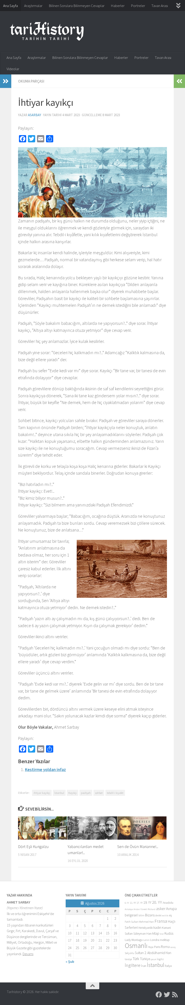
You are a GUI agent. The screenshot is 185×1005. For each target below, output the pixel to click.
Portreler (138, 5)
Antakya (129, 909)
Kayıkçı (72, 793)
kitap (155, 933)
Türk (136, 958)
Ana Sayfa (10, 5)
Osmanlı (136, 945)
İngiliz (160, 959)
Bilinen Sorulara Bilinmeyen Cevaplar (76, 5)
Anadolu (168, 903)
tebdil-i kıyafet (115, 793)
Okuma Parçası (31, 81)
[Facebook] (159, 994)
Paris (157, 947)
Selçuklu (129, 953)
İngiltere (132, 965)
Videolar (13, 68)
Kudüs (168, 933)
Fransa (161, 921)
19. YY (147, 902)
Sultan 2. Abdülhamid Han (153, 953)
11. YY (133, 902)
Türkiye (145, 959)
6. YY (127, 902)
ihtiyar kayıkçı (42, 793)
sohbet (99, 793)
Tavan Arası (159, 5)
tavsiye (128, 959)
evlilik (165, 915)
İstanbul (59, 793)
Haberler (118, 5)
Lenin (146, 940)
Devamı (28, 954)
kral (162, 933)
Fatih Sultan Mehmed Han (139, 921)
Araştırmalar (33, 5)
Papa (150, 947)
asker (160, 908)
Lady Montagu (134, 940)
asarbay (34, 115)
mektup (165, 940)
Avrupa (171, 908)
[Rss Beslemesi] (175, 994)
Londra (154, 940)
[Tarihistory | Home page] (47, 31)
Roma (165, 946)
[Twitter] (167, 994)
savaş (173, 947)
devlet (158, 915)
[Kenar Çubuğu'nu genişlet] (5, 81)
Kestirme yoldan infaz (45, 769)
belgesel (131, 915)
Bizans (150, 915)
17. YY (139, 902)
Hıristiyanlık (146, 928)
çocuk (153, 959)
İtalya (168, 966)
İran (143, 966)
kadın (157, 927)
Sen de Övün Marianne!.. (137, 846)
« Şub (70, 961)
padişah (86, 793)
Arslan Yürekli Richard (144, 909)
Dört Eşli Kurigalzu (33, 846)
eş (170, 915)
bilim (141, 915)
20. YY (157, 902)
